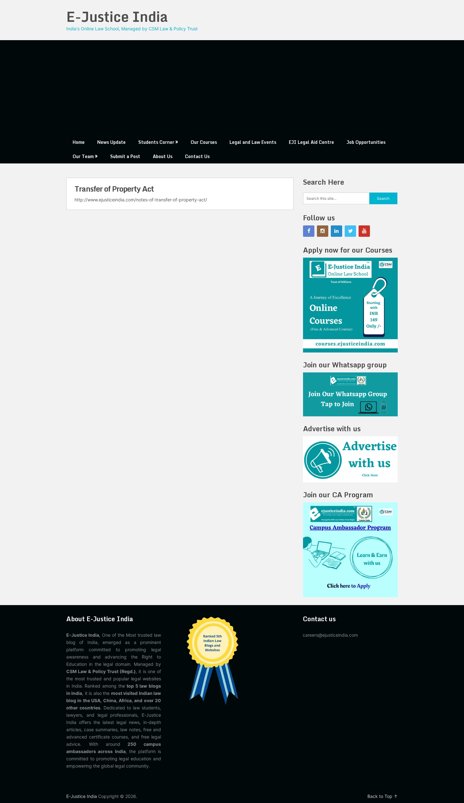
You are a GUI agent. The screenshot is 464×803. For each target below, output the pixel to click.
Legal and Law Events (252, 142)
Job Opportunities (366, 142)
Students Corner (156, 142)
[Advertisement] (232, 87)
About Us (162, 156)
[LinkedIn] (336, 231)
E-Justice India (117, 16)
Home (79, 142)
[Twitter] (350, 231)
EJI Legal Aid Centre (311, 142)
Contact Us (197, 156)
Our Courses (204, 142)
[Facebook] (308, 231)
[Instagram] (322, 231)
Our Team (83, 156)
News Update (111, 142)
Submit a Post (125, 156)
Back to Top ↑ (382, 796)
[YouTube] (364, 231)
